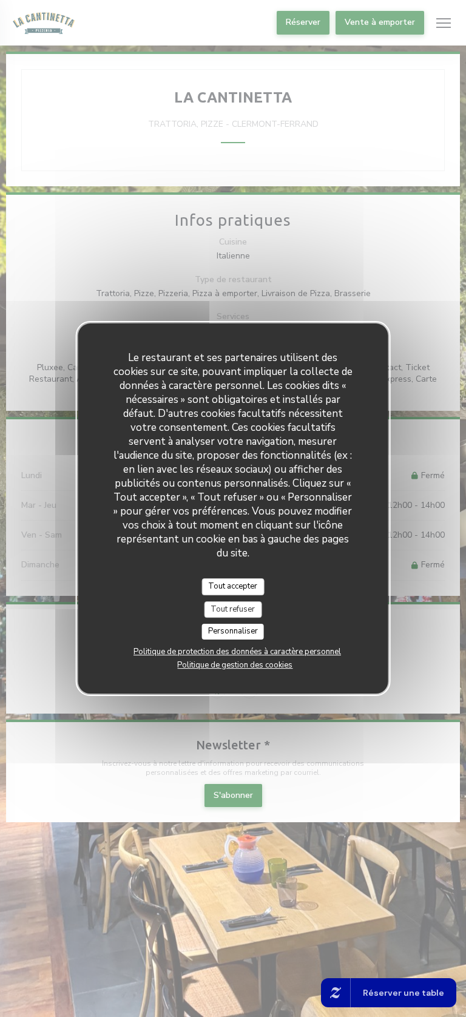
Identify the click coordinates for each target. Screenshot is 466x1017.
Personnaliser (233, 631)
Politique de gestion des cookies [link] (234, 665)
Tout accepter (232, 586)
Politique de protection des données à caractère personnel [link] (237, 651)
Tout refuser (233, 609)
